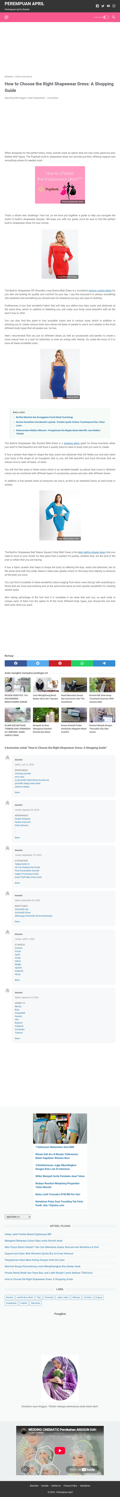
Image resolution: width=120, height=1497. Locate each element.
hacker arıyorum (23, 822)
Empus (98, 1297)
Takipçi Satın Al (22, 864)
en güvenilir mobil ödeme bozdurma (32, 780)
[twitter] (102, 6)
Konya (18, 951)
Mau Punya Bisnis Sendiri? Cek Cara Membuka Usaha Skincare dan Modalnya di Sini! (52, 1247)
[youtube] (108, 6)
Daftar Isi (56, 1485)
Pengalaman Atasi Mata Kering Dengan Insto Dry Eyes (35, 1259)
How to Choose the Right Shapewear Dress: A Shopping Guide (39, 1279)
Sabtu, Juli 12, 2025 (24, 764)
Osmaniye (20, 1029)
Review (9, 1297)
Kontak (44, 1485)
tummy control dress (100, 290)
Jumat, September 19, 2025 (28, 855)
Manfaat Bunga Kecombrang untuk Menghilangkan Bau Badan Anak (42, 1266)
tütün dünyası (21, 825)
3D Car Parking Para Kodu (27, 867)
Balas (17, 792)
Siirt (17, 1019)
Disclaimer (85, 1485)
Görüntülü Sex (22, 909)
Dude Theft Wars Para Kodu (28, 877)
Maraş (18, 1006)
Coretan (88, 1297)
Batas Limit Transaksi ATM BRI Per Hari (57, 1194)
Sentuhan (35, 1303)
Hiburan (76, 1297)
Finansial (49, 1297)
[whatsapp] (82, 663)
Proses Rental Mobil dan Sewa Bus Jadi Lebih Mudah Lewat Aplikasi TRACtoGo (49, 1272)
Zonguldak (20, 1013)
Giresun (18, 948)
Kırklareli (19, 971)
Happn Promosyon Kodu (27, 874)
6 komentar (52, 98)
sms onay (19, 777)
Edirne (18, 961)
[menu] (8, 17)
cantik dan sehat (25, 1297)
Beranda (34, 1485)
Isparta (18, 967)
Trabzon (19, 1032)
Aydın (17, 954)
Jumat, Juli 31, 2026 (25, 939)
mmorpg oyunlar (23, 773)
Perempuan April (24, 3)
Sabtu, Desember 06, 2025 (27, 900)
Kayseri (18, 1016)
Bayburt (19, 1023)
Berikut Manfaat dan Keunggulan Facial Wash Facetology (44, 417)
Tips (39, 1297)
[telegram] (104, 663)
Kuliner (23, 1303)
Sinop (17, 974)
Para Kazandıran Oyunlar (27, 870)
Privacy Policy (70, 1485)
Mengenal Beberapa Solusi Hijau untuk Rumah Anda (33, 1240)
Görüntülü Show (23, 912)
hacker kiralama (22, 818)
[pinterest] (60, 663)
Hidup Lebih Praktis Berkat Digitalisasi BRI (28, 1234)
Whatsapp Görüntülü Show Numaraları (33, 916)
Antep (18, 958)
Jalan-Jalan (63, 1297)
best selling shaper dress (91, 552)
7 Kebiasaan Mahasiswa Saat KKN (54, 1147)
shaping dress (72, 443)
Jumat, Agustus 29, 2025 (27, 810)
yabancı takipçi (22, 786)
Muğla (18, 964)
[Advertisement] (60, 49)
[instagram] (113, 6)
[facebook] (97, 6)
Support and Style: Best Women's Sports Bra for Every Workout (39, 1253)
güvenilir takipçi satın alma (27, 783)
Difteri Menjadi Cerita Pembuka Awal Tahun (60, 1176)
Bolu (17, 1009)
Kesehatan (11, 1303)
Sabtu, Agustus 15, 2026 (27, 997)
